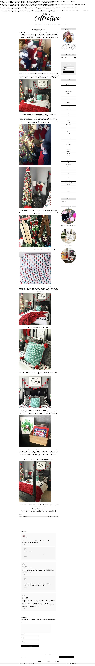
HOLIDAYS (26, 516)
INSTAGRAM (47, 661)
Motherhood (68, 140)
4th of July (69, 82)
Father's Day (68, 124)
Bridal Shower (68, 95)
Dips (68, 111)
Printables (68, 151)
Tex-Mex (68, 184)
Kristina (24, 597)
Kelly (23, 566)
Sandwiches (68, 160)
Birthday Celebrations (68, 91)
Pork (68, 146)
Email (23, 638)
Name (23, 634)
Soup (68, 173)
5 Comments (21, 514)
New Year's (69, 142)
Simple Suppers (68, 166)
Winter (68, 193)
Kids (68, 135)
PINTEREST (57, 661)
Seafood (68, 162)
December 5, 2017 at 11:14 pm (27, 567)
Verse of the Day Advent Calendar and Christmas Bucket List (30, 521)
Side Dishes (68, 164)
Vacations (68, 191)
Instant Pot (69, 131)
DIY (68, 115)
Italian (68, 133)
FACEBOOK (39, 661)
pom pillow (34, 372)
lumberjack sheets (47, 249)
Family (68, 122)
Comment (24, 623)
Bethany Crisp (27, 551)
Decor (24, 516)
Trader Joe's (68, 186)
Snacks (68, 171)
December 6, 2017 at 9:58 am (27, 598)
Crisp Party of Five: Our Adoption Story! (68, 225)
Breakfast (68, 93)
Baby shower (68, 84)
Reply (23, 544)
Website (23, 641)
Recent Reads (68, 153)
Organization (68, 144)
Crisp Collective (47, 17)
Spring (68, 175)
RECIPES (68, 155)
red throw (33, 327)
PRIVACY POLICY (31, 663)
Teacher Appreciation (68, 182)
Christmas (68, 100)
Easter (68, 120)
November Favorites (54, 521)
